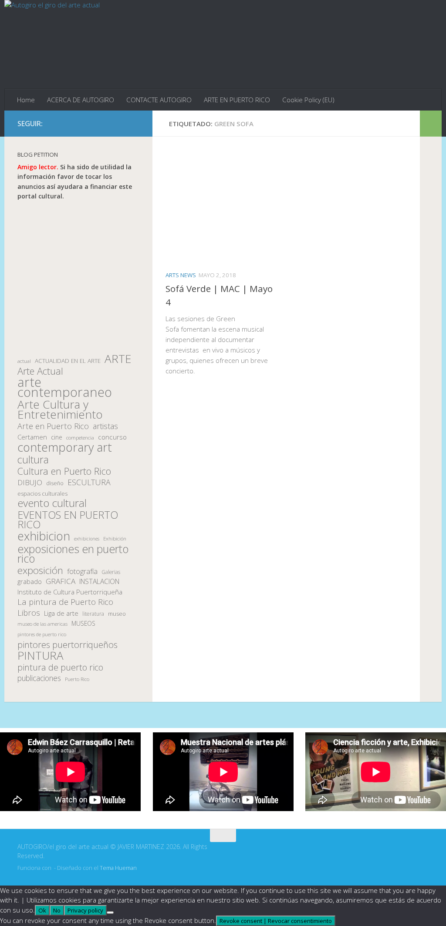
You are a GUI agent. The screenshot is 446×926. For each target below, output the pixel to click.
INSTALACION (99, 581)
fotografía (82, 571)
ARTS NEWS (181, 275)
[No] (110, 912)
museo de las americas (42, 624)
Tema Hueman (118, 868)
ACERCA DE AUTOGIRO (80, 99)
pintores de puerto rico (41, 634)
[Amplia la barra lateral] (431, 124)
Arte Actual (40, 371)
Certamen (32, 437)
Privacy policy (85, 910)
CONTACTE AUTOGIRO (159, 99)
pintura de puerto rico (60, 668)
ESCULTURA (89, 482)
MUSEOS (83, 623)
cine (56, 437)
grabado (29, 581)
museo (117, 613)
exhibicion (43, 536)
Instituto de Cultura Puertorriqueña (69, 591)
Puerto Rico (77, 679)
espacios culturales (42, 493)
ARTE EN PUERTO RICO (237, 99)
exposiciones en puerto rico (72, 554)
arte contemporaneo (64, 387)
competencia (80, 437)
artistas (105, 426)
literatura (93, 613)
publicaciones (39, 678)
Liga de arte (61, 613)
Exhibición (114, 538)
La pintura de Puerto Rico (65, 602)
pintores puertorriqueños (67, 645)
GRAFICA (60, 581)
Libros (28, 613)
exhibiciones (86, 539)
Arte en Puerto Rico (53, 426)
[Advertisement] (78, 277)
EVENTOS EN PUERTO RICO (67, 520)
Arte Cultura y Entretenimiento (60, 409)
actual (24, 361)
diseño (55, 483)
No (57, 910)
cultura (33, 460)
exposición (40, 571)
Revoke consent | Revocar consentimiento (276, 921)
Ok (42, 910)
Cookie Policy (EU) (308, 99)
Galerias (110, 571)
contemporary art (64, 448)
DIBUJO (29, 482)
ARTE (118, 359)
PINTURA (40, 656)
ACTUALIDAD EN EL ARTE (68, 361)
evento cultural (52, 503)
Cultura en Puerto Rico (64, 471)
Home (26, 99)
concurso (112, 437)
